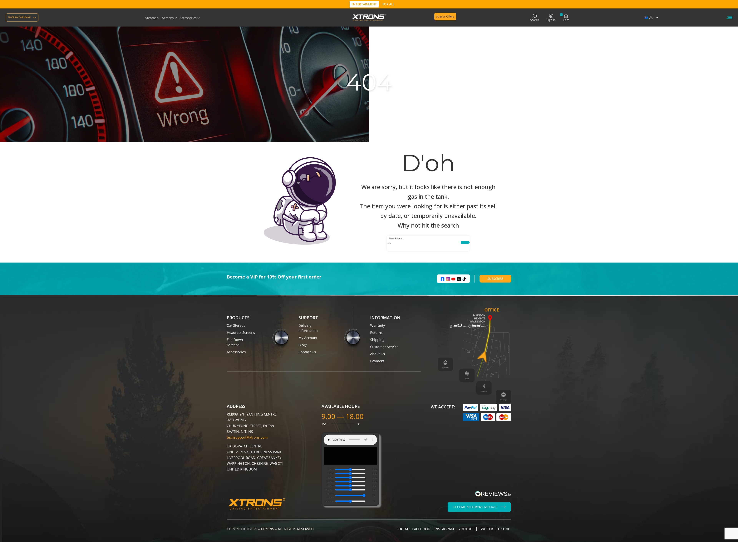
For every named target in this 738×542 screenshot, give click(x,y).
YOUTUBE (466, 529)
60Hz (331, 469)
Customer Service (384, 346)
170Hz (330, 473)
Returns (376, 332)
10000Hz (329, 489)
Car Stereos (236, 325)
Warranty (377, 325)
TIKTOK (503, 529)
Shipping (377, 339)
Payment (377, 361)
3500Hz (330, 485)
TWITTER (486, 529)
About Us (377, 354)
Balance (330, 501)
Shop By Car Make (19, 17)
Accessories (236, 352)
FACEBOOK (421, 529)
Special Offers (445, 16)
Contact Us (307, 352)
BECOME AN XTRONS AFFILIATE (475, 507)
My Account (307, 337)
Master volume (330, 495)
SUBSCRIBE (495, 279)
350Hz (330, 477)
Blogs (303, 344)
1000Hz (330, 481)
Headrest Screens (241, 332)
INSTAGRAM (444, 529)
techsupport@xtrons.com (247, 437)
